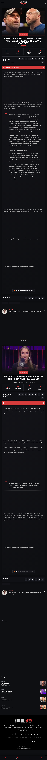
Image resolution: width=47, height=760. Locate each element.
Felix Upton (15, 46)
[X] (22, 59)
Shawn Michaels (14, 302)
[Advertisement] (12, 227)
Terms (33, 741)
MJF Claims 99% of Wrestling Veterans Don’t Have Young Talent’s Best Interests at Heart (6, 700)
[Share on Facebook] (26, 298)
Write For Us (18, 737)
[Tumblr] (25, 734)
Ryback (5, 302)
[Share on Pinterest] (36, 298)
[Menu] (2, 3)
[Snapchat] (42, 59)
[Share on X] (29, 298)
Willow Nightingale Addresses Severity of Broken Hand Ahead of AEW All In (7, 692)
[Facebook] (19, 59)
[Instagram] (39, 59)
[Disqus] (23, 642)
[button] (45, 2)
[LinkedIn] (29, 59)
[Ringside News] (23, 3)
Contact (38, 737)
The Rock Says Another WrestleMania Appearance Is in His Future (6, 684)
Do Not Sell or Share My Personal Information (23, 748)
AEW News (3, 689)
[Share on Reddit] (39, 298)
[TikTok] (34, 734)
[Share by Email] (42, 298)
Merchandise (25, 737)
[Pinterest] (32, 59)
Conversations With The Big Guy (21, 102)
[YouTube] (36, 59)
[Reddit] (42, 62)
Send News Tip (9, 737)
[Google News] (26, 59)
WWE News (23, 35)
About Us (32, 737)
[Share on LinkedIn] (32, 298)
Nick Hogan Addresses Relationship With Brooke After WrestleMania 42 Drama (7, 708)
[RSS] (38, 734)
